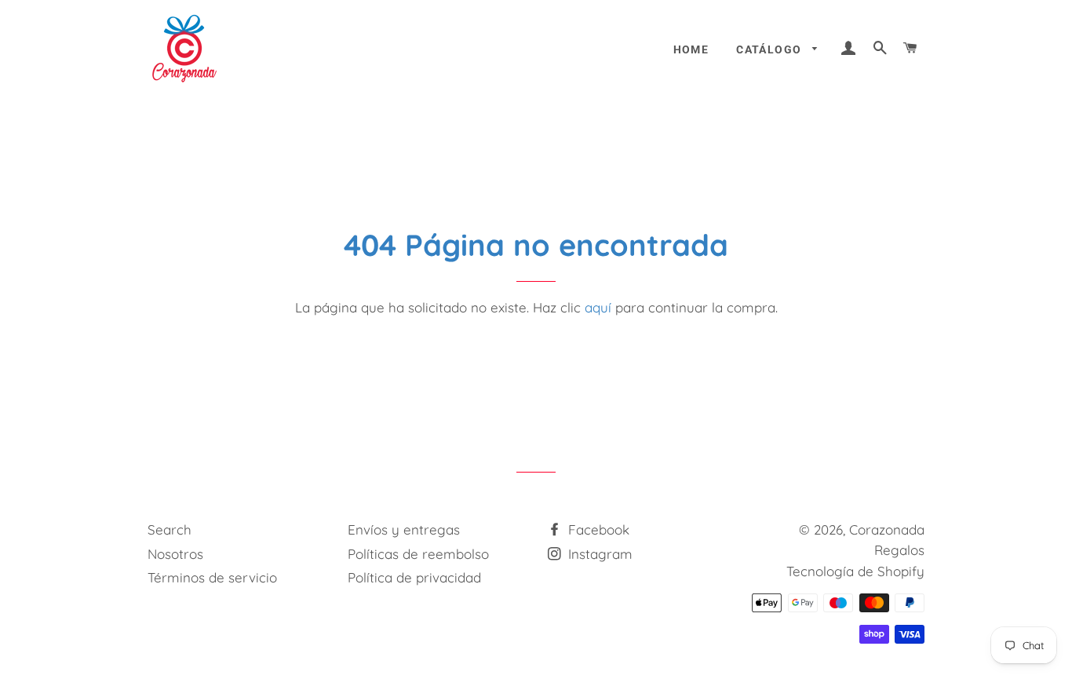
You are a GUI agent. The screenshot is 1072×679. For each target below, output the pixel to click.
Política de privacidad (414, 577)
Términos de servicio (212, 577)
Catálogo (770, 49)
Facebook (596, 529)
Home (691, 49)
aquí (598, 307)
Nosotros (175, 554)
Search (169, 529)
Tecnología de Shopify (855, 571)
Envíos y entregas (404, 529)
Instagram (598, 554)
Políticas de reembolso (418, 554)
